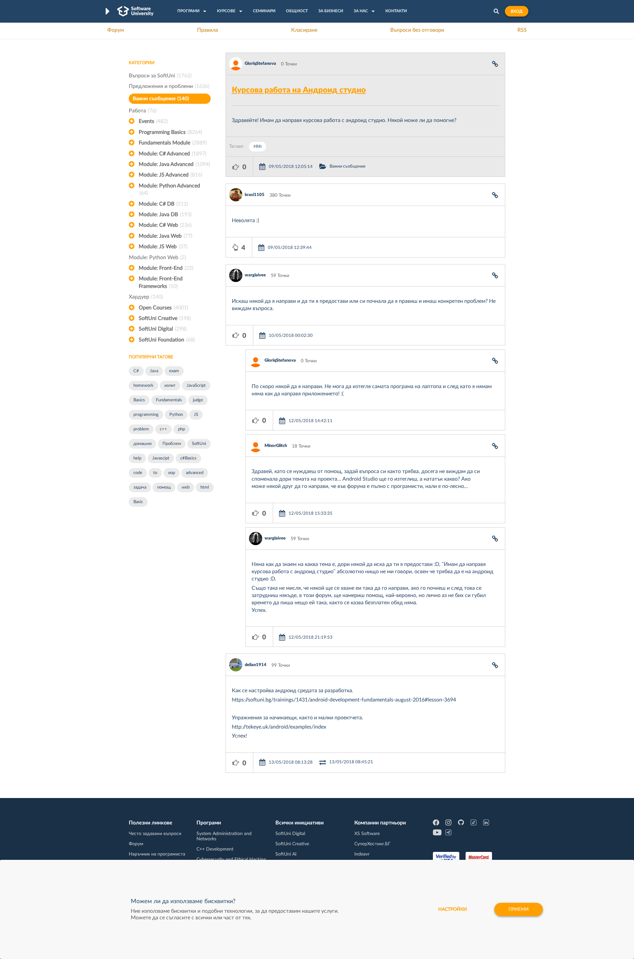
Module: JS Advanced (170, 175)
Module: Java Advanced (174, 164)
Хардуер (146, 297)
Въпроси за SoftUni (160, 75)
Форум (115, 30)
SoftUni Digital (163, 329)
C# (136, 371)
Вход (516, 11)
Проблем (171, 444)
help (137, 458)
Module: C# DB (163, 204)
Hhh (258, 146)
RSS (522, 30)
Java (154, 371)
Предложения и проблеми (169, 86)
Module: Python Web (157, 257)
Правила (207, 30)
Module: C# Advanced (172, 153)
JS (196, 415)
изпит (170, 385)
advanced (194, 473)
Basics (139, 400)
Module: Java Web (165, 236)
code (137, 473)
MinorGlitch (275, 446)
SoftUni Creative (165, 318)
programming (145, 415)
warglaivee (255, 275)
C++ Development (214, 849)
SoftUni (199, 444)
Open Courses (163, 307)
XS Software (367, 833)
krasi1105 (254, 195)
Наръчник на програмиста (157, 854)
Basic (138, 502)
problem (141, 429)
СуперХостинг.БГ (372, 844)
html (204, 487)
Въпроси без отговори (417, 30)
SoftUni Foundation (167, 339)
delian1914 (255, 665)
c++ (163, 429)
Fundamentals (169, 400)
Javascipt (160, 458)
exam (174, 371)
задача (139, 487)
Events (153, 121)
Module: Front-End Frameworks (161, 282)
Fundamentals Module (173, 142)
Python (176, 415)
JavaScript (196, 385)
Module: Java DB (165, 214)
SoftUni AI (286, 854)
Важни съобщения (161, 98)
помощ (164, 487)
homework (143, 385)
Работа (143, 110)
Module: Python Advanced (169, 189)
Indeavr (362, 854)
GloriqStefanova (260, 63)
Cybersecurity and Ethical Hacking (231, 859)
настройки (452, 909)
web (186, 487)
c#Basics (188, 458)
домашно (142, 444)
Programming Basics (170, 132)
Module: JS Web (163, 246)
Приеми (519, 909)
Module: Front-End (166, 268)
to (155, 473)
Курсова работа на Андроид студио (299, 90)
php (181, 429)
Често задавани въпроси (155, 833)
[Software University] (135, 11)
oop (171, 473)
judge (198, 400)
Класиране (304, 30)
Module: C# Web (165, 225)
